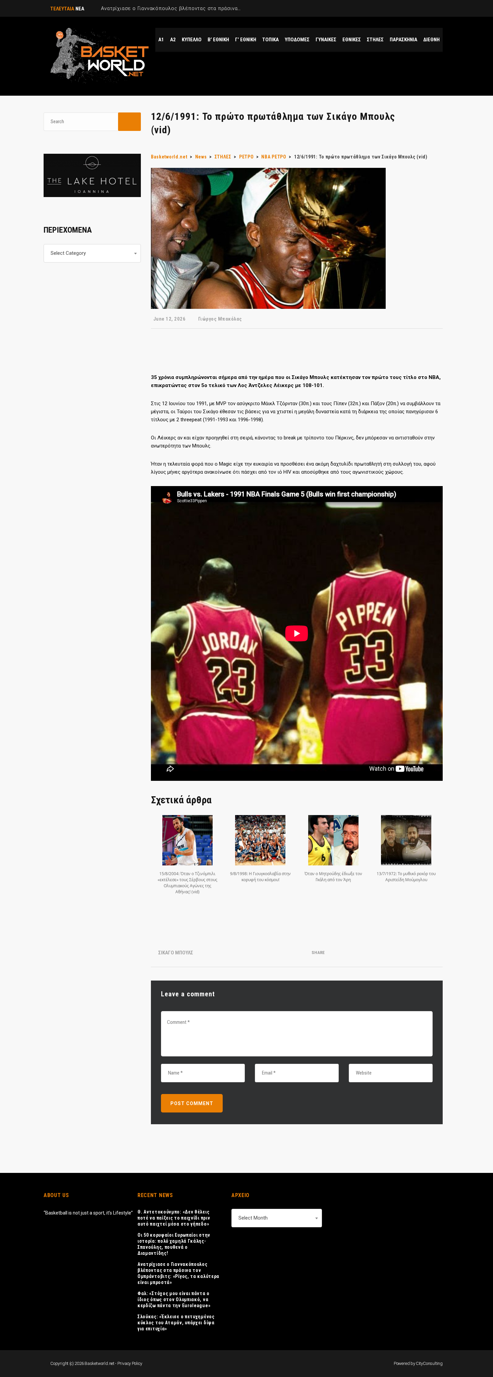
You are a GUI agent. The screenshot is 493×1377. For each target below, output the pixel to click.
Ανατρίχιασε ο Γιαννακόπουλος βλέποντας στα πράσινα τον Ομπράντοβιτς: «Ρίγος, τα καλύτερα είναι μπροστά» (178, 1273)
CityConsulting (429, 1363)
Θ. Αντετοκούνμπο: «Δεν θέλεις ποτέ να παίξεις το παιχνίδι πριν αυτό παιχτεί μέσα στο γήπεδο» (174, 1218)
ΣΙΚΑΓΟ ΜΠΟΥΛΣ (175, 953)
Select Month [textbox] (253, 1218)
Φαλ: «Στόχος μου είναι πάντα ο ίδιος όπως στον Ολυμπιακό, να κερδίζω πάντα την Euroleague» (174, 1299)
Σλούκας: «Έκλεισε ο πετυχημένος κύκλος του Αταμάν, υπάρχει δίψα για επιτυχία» (176, 1322)
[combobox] (92, 253)
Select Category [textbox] (68, 253)
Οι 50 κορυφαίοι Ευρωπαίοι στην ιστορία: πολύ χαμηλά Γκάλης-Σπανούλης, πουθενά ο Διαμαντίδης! (174, 1244)
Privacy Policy (129, 1363)
